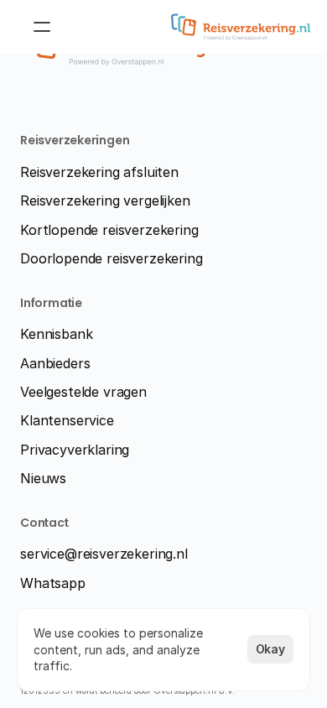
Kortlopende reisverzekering (109, 229)
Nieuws (43, 478)
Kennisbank (56, 333)
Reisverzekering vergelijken (105, 200)
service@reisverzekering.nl (104, 553)
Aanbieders (55, 363)
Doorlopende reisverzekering (111, 258)
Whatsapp (53, 583)
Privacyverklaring (74, 449)
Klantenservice (67, 420)
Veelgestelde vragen (83, 391)
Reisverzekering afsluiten (99, 172)
